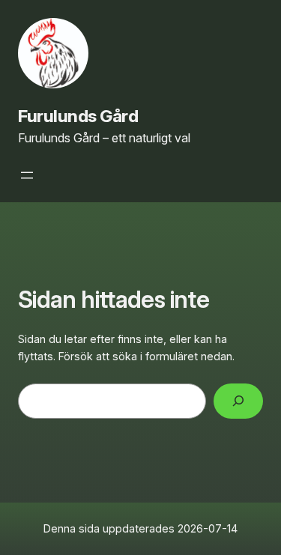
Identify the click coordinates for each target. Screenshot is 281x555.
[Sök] (238, 401)
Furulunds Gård (78, 116)
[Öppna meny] (27, 175)
